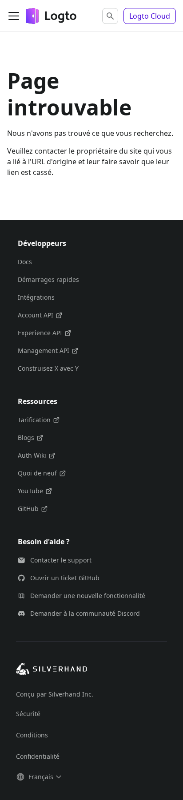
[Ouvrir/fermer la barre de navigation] (13, 16)
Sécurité (28, 713)
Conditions (32, 735)
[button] (110, 16)
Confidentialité (38, 756)
